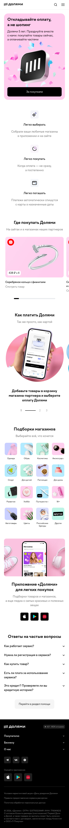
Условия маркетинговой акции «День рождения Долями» (31, 793)
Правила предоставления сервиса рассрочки (25, 798)
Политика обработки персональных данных (25, 803)
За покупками (34, 91)
